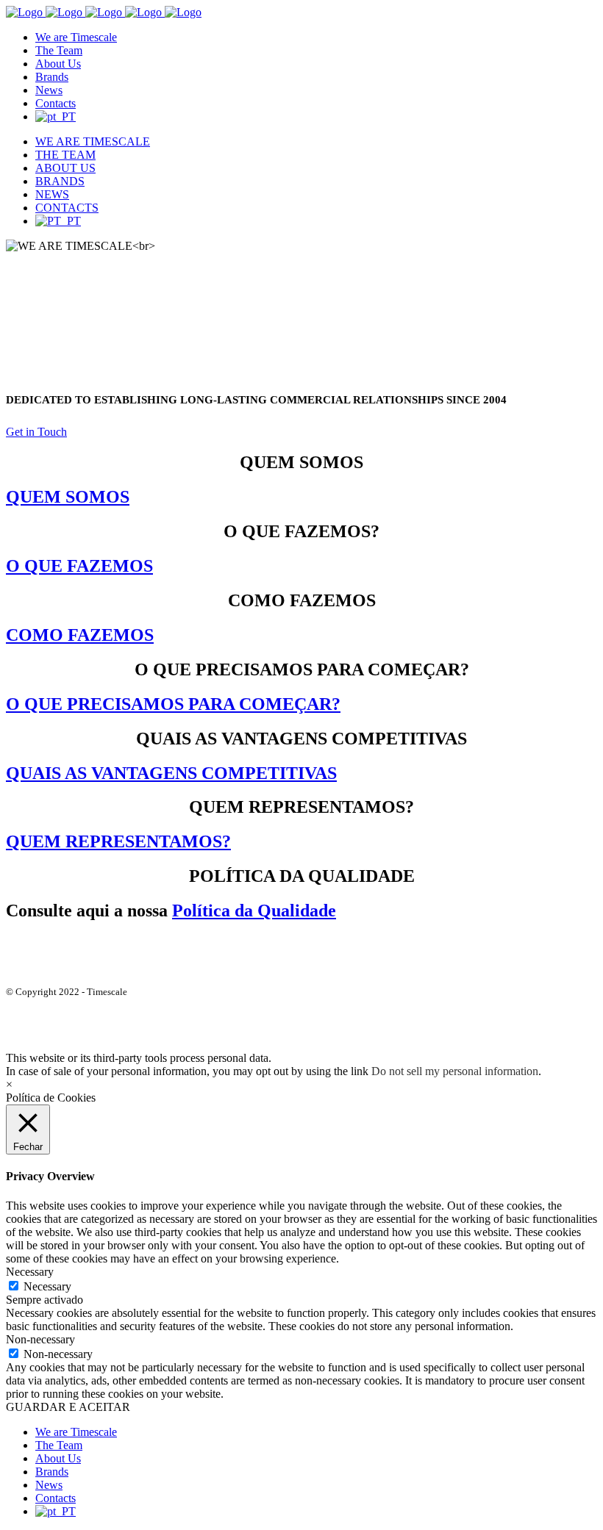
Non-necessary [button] (40, 1339)
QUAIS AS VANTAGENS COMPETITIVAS (171, 773)
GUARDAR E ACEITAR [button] (68, 1407)
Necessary (47, 1286)
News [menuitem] (49, 1485)
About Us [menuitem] (58, 1458)
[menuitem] (55, 1511)
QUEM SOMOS (67, 496)
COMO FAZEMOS (80, 634)
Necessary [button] (30, 1271)
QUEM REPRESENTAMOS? (118, 841)
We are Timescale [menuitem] (76, 1432)
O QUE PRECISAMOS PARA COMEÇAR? (173, 704)
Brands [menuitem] (51, 1471)
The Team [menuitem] (58, 1445)
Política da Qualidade (254, 910)
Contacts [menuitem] (55, 1498)
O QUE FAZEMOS (79, 565)
